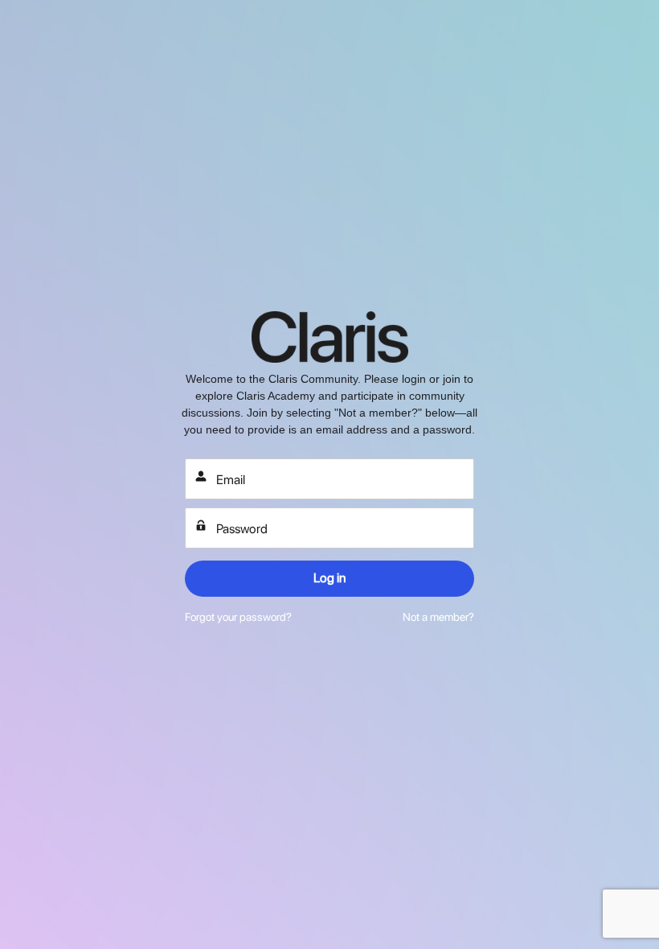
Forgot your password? (238, 616)
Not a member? (438, 616)
